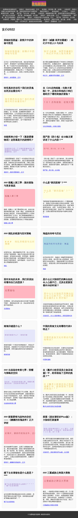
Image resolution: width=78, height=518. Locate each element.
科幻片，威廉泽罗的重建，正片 (53, 75)
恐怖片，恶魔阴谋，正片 (53, 21)
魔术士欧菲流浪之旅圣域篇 (52, 406)
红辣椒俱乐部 (66, 15)
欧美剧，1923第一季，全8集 (52, 9)
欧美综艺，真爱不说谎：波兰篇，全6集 (57, 19)
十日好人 (65, 11)
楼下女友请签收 (9, 502)
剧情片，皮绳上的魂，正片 (50, 15)
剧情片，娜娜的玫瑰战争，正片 (14, 462)
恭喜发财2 (55, 11)
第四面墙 (46, 216)
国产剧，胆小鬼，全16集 (51, 170)
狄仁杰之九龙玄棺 (9, 15)
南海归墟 (7, 354)
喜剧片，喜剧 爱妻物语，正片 (14, 172)
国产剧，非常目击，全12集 (65, 17)
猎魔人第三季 (8, 223)
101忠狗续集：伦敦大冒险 (52, 126)
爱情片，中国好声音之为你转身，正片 (41, 17)
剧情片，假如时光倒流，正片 (29, 9)
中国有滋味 (47, 359)
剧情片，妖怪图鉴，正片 (12, 77)
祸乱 (5, 266)
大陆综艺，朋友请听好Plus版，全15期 (56, 452)
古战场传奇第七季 (10, 403)
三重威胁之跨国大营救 (50, 505)
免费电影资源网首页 (10, 9)
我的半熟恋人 (44, 11)
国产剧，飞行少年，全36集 (26, 13)
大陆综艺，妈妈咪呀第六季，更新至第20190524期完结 (57, 13)
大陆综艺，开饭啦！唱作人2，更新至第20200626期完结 (22, 19)
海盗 (44, 269)
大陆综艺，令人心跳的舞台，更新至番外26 (57, 316)
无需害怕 (7, 308)
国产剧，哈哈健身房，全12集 (28, 15)
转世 (5, 125)
